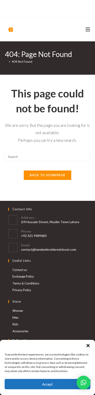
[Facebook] (45, 11)
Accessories (20, 331)
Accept (47, 384)
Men (15, 317)
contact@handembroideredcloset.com (48, 249)
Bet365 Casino (48, 6)
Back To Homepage (47, 175)
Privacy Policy (21, 290)
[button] (88, 345)
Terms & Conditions (25, 283)
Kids (15, 324)
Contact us (19, 270)
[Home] (6, 61)
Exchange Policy (23, 276)
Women (17, 311)
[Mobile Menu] (88, 29)
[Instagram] (49, 11)
